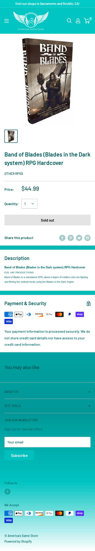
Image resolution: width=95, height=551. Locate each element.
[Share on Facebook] (62, 237)
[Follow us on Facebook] (7, 492)
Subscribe (19, 455)
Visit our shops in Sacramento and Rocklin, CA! (47, 4)
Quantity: (11, 204)
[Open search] (69, 20)
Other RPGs (13, 174)
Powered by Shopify (18, 541)
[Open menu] (6, 21)
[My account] (78, 20)
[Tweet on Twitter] (79, 237)
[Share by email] (87, 237)
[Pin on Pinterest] (71, 237)
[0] (87, 20)
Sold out (47, 220)
